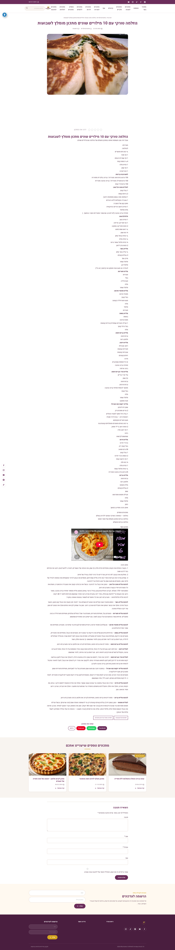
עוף (104, 8)
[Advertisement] (87, 113)
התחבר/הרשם (33, 2)
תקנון (46, 947)
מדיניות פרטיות (40, 947)
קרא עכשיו (140, 788)
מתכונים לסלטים (62, 8)
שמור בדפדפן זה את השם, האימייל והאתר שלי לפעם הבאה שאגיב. (106, 872)
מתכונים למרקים (53, 8)
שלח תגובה (121, 877)
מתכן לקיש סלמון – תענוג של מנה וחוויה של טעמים (48, 780)
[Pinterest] (4, 480)
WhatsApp (91, 728)
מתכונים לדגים (88, 8)
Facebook (102, 728)
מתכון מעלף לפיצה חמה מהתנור (91, 779)
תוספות (136, 8)
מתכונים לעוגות (127, 8)
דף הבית (109, 18)
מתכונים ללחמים (79, 8)
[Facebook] (4, 465)
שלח (81, 906)
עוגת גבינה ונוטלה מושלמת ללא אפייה (129, 779)
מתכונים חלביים (119, 8)
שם (126, 836)
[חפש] (27, 8)
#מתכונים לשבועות (121, 718)
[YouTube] (4, 475)
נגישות (33, 947)
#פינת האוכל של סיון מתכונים (103, 718)
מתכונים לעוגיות (96, 8)
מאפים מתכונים (71, 8)
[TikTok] (4, 485)
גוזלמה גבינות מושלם (120, 522)
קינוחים (110, 8)
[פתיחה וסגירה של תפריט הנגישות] (4, 14)
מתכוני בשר (144, 8)
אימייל (125, 847)
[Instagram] (4, 470)
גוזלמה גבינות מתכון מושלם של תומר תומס (113, 519)
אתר (126, 858)
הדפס (72, 728)
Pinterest (81, 728)
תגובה (126, 817)
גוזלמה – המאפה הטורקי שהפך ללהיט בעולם (112, 515)
